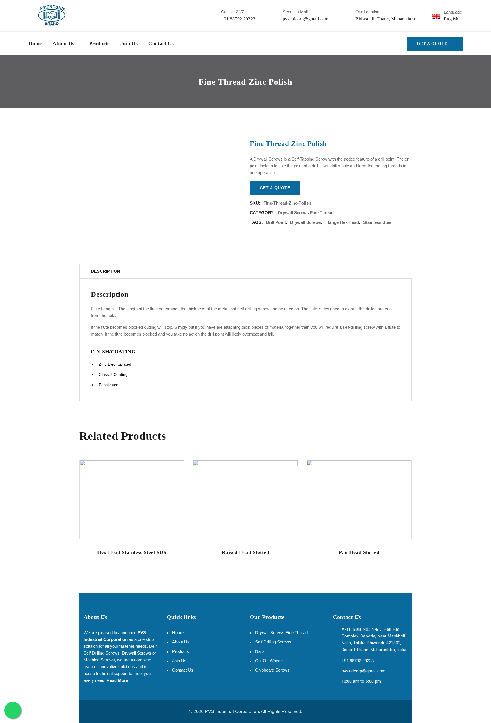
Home (35, 43)
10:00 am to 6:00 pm (361, 681)
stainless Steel (377, 222)
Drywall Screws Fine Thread (306, 212)
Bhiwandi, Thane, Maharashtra (385, 18)
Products (99, 43)
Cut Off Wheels (269, 660)
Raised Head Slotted (245, 552)
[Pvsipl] (51, 15)
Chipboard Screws (272, 670)
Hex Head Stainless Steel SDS (131, 552)
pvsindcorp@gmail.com (305, 18)
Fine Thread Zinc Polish (288, 143)
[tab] (105, 271)
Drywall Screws (305, 222)
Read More (117, 680)
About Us (63, 43)
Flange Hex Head (342, 222)
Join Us (129, 43)
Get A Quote (432, 43)
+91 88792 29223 (238, 18)
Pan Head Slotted (359, 552)
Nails (260, 651)
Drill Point (276, 222)
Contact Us (161, 43)
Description (105, 271)
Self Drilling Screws (273, 641)
